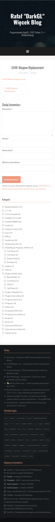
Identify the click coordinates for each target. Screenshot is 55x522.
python (44, 445)
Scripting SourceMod (14, 314)
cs (35, 424)
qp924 (9, 470)
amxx (29, 418)
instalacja (14, 434)
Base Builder (12, 277)
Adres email (7, 150)
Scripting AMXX (11, 311)
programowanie (33, 445)
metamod (34, 434)
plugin (14, 445)
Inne (7, 233)
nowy (13, 440)
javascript (24, 434)
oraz (27, 440)
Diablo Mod (12, 258)
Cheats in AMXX (26, 484)
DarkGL (34, 73)
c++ (11, 424)
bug (6, 424)
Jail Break (11, 288)
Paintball (11, 262)
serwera (17, 451)
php (47, 440)
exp (19, 429)
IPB (6, 236)
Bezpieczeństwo (11, 207)
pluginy (22, 445)
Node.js (8, 266)
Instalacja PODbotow (23, 476)
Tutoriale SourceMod (14, 329)
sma (34, 451)
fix (24, 429)
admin (12, 418)
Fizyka (7, 225)
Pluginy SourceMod (13, 296)
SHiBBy (10, 495)
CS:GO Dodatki (11, 214)
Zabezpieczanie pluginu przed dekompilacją (33, 512)
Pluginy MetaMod (12, 292)
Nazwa (5, 138)
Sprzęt (7, 318)
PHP (7, 270)
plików (7, 445)
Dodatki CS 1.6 (11, 218)
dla (6, 429)
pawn (42, 440)
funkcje (30, 429)
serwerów (26, 451)
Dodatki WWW (11, 222)
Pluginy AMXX (11, 273)
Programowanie (11, 299)
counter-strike (26, 424)
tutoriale (15, 456)
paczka (34, 440)
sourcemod (43, 451)
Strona (8, 322)
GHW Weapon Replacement (13, 79)
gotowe (38, 429)
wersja (23, 456)
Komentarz (7, 109)
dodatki (12, 429)
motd (7, 440)
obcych (20, 440)
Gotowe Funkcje (12, 229)
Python (8, 307)
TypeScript (9, 333)
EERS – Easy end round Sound (28, 480)
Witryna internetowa (11, 162)
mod (42, 434)
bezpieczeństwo (40, 418)
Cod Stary (11, 255)
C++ (7, 210)
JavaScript (9, 240)
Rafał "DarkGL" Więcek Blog (27, 19)
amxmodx (21, 418)
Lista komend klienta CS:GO (39, 491)
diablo (47, 424)
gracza (46, 429)
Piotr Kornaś (12, 499)
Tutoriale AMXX (11, 325)
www (31, 456)
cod (17, 424)
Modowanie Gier (12, 244)
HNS (9, 284)
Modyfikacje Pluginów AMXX (17, 247)
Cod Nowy (11, 251)
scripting (8, 451)
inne (6, 434)
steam (7, 456)
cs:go (40, 424)
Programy (9, 303)
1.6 (6, 418)
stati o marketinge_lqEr (16, 491)
